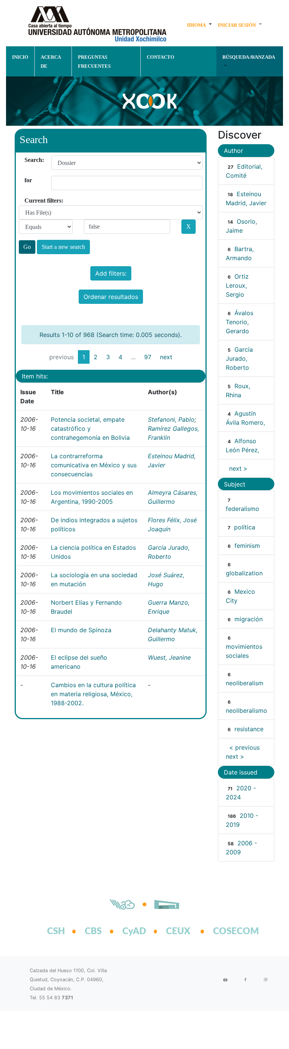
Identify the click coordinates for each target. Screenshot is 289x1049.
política (244, 527)
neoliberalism (244, 683)
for (27, 180)
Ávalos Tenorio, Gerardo (239, 322)
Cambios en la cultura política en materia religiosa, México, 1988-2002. (93, 694)
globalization (244, 573)
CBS (93, 931)
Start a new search (63, 247)
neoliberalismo (246, 710)
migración (248, 619)
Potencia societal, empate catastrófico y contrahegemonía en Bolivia (90, 428)
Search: (27, 160)
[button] (199, 24)
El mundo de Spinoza (81, 630)
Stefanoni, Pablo (171, 419)
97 (147, 357)
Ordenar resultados (111, 296)
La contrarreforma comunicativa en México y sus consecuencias (94, 465)
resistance (248, 729)
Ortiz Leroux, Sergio (237, 285)
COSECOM (227, 931)
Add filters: (110, 273)
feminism (247, 545)
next (166, 357)
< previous (244, 747)
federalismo (242, 508)
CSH (56, 931)
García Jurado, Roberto (239, 358)
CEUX (178, 931)
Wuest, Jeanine (169, 657)
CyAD (134, 931)
